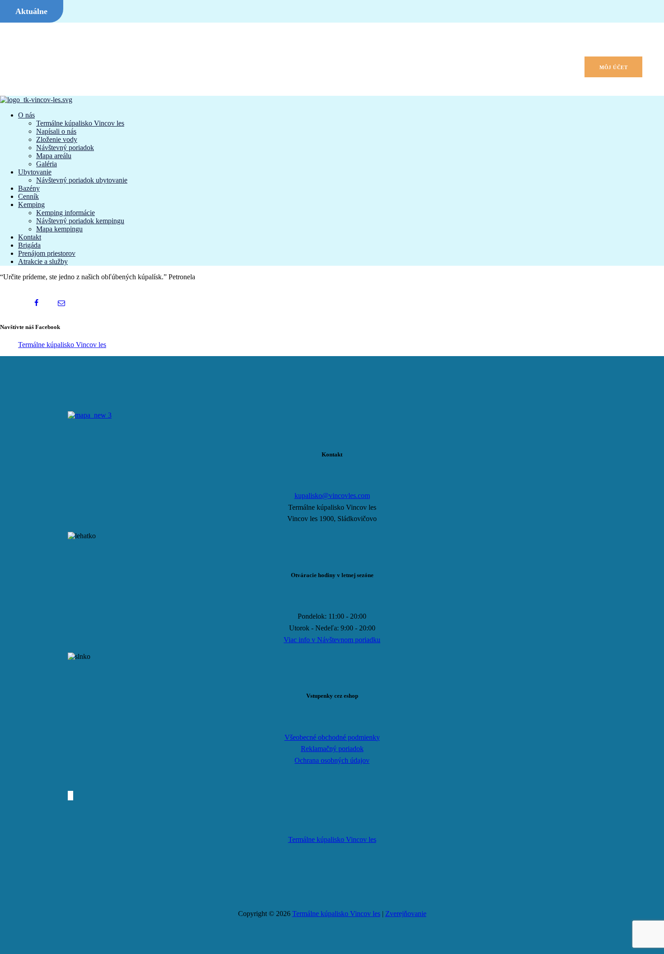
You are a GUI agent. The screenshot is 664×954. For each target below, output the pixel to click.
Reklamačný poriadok (332, 748)
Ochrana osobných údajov (332, 760)
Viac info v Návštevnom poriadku (332, 640)
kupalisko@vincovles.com (332, 495)
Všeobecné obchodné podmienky (332, 737)
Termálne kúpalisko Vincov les (62, 344)
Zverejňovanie (405, 913)
